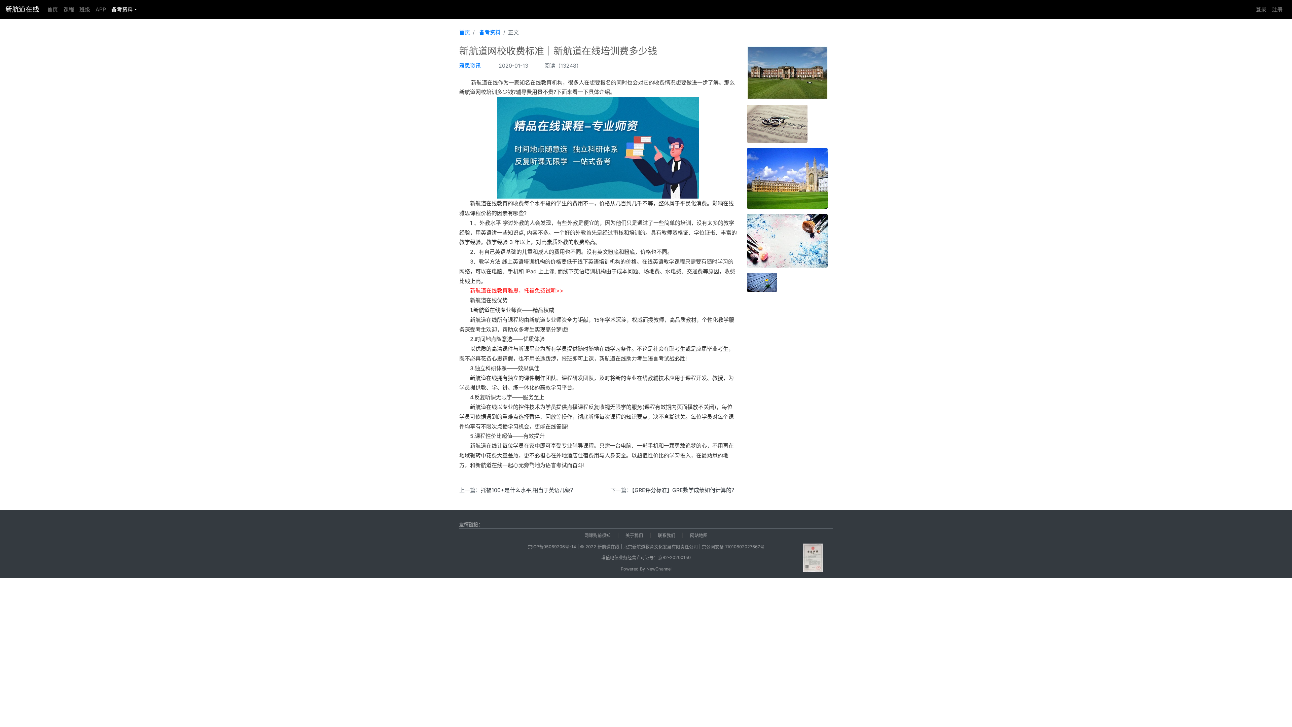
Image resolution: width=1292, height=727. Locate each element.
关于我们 (634, 535)
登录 (1261, 9)
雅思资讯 (470, 65)
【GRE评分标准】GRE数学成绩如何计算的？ (684, 490)
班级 (84, 9)
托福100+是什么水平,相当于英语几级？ (528, 490)
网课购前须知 (597, 535)
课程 (68, 9)
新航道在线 (22, 9)
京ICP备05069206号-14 (552, 546)
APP (101, 9)
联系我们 (666, 535)
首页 (52, 9)
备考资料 (122, 9)
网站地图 (699, 535)
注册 (1277, 9)
